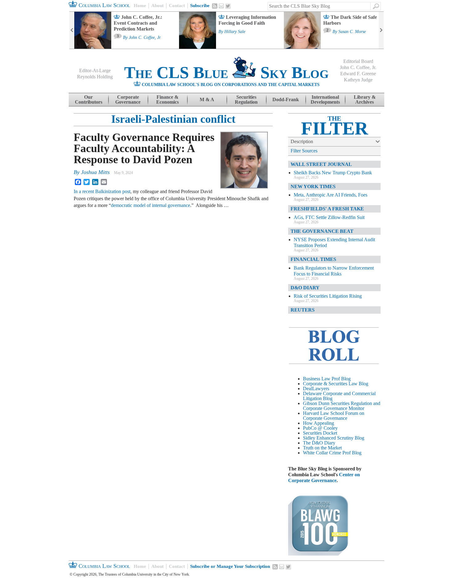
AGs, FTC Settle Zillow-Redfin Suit (329, 217)
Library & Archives (365, 99)
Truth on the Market (322, 447)
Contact (177, 5)
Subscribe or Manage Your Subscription (230, 566)
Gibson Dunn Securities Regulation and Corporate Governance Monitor (341, 406)
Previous (71, 30)
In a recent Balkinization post (102, 191)
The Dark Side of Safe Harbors (350, 20)
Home (140, 5)
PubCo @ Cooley (320, 428)
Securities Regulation (246, 99)
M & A (207, 99)
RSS (215, 6)
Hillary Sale (234, 32)
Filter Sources (304, 150)
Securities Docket (320, 433)
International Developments (325, 99)
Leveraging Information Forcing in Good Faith (247, 20)
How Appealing (318, 423)
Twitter (228, 6)
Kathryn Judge (358, 79)
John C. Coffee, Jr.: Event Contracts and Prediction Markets (138, 22)
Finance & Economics (167, 99)
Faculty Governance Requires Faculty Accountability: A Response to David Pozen (144, 148)
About (157, 5)
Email (221, 5)
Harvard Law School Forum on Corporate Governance (333, 416)
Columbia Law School (103, 5)
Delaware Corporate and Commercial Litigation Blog (339, 396)
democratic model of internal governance (150, 205)
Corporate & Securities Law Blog (335, 383)
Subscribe (200, 5)
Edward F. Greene (358, 73)
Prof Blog (351, 452)
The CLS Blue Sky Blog (226, 72)
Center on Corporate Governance (324, 477)
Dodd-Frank (285, 99)
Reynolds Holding (95, 76)
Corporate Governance (128, 99)
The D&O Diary (319, 442)
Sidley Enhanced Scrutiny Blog (333, 437)
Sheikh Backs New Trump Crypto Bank (333, 172)
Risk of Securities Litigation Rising (328, 296)
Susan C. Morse (352, 32)
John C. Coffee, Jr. (145, 37)
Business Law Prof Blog (327, 378)
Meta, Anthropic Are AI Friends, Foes (330, 194)
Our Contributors (88, 99)
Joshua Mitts (95, 172)
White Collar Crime (322, 452)
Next (381, 30)
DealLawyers (316, 388)
